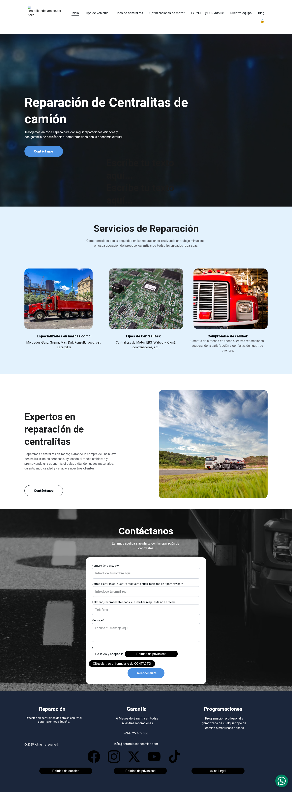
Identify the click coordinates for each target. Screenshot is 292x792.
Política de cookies (65, 771)
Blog (261, 13)
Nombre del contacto (105, 565)
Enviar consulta (146, 673)
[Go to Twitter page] (136, 756)
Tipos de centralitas (129, 13)
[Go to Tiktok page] (174, 756)
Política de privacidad (151, 654)
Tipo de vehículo (96, 13)
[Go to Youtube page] (156, 756)
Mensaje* (98, 620)
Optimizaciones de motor (167, 13)
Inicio (75, 13)
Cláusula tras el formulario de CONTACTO (122, 663)
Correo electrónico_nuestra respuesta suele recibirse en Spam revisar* (137, 583)
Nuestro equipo (241, 13)
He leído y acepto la (108, 654)
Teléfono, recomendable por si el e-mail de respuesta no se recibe (134, 602)
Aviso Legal (218, 771)
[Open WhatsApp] (281, 781)
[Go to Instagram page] (116, 756)
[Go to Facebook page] (96, 756)
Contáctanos (44, 151)
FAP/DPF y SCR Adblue (207, 13)
